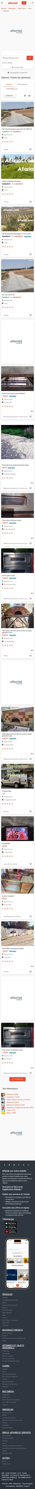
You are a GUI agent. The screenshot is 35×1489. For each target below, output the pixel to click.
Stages (4, 1451)
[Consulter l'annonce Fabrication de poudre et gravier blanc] (17, 442)
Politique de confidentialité (20, 1475)
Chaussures (6, 1353)
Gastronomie (6, 1464)
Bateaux (4, 1307)
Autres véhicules (7, 1310)
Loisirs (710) (11, 1110)
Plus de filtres (18, 67)
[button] (4, 1165)
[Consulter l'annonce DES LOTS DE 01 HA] (17, 276)
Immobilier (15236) (13, 1097)
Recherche (12, 8)
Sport (4, 1371)
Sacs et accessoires (8, 1358)
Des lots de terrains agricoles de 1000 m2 (17, 129)
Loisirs (5, 1366)
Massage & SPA (7, 1453)
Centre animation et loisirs (11, 181)
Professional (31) (11, 89)
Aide (3, 1473)
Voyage (4, 1379)
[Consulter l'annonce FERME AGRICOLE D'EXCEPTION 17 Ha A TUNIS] (17, 219)
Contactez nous (7, 1480)
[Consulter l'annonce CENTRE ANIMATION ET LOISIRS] (17, 166)
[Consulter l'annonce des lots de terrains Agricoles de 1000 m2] (17, 114)
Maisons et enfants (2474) (16, 1105)
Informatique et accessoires (11, 1399)
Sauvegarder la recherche (18, 73)
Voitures (4, 1297)
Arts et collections (7, 1381)
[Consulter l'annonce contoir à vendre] (17, 881)
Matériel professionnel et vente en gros (14, 1448)
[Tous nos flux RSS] (28, 1165)
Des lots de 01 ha (8, 295)
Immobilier (7, 1409)
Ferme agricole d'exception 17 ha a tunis (16, 234)
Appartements (6, 1413)
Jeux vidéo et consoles (9, 1402)
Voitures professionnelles (10, 1300)
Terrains (4, 1423)
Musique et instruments (9, 1384)
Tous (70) (9, 84)
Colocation (5, 1425)
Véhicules (7, 1294)
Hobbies (4, 1369)
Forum (24, 1473)
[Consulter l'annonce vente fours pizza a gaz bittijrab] (17, 378)
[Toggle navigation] (2, 2)
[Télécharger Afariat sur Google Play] (11, 1227)
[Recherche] (32, 3)
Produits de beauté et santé (10, 1361)
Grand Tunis (22, 8)
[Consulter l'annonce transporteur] (17, 776)
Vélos (4, 1315)
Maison (4, 1415)
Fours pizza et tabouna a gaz (12, 1050)
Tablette (4, 1404)
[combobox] (14, 58)
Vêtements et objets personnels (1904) (20, 1108)
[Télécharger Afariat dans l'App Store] (11, 1223)
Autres (6, 1458)
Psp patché (6, 843)
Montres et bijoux (7, 1356)
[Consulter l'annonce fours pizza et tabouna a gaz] (17, 1035)
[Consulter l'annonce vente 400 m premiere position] (17, 933)
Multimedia (8, 1391)
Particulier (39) (22, 84)
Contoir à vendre (8, 896)
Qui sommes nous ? (24, 1477)
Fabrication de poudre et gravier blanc (15, 465)
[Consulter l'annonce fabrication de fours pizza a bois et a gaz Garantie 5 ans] (17, 616)
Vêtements (5, 1351)
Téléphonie (5, 1394)
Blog (19, 1473)
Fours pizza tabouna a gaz (11, 520)
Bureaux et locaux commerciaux (12, 1420)
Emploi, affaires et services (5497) (18, 1100)
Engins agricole (7, 1312)
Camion (4, 1317)
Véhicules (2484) (12, 1094)
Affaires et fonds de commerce (12, 1446)
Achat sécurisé (11, 1473)
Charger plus (18, 1079)
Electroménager (7, 1333)
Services (5, 1441)
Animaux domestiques (9, 1374)
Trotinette (5, 1325)
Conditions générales (9, 1477)
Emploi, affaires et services (16, 1432)
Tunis (30, 8)
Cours (4, 1443)
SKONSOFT (20, 1486)
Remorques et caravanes (10, 1320)
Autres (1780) (11, 1113)
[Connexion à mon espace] (31, 149)
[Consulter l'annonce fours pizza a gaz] (17, 560)
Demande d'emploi (8, 1438)
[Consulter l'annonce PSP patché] (17, 829)
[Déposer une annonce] (24, 2)
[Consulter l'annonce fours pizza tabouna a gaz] (17, 505)
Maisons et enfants (12, 1330)
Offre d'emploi (6, 1436)
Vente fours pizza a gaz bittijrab (13, 393)
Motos (4, 1302)
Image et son (6, 1397)
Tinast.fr (27, 1486)
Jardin (4, 1340)
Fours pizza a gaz (8, 575)
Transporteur (6, 791)
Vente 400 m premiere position (13, 948)
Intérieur (4, 1335)
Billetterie (5, 1386)
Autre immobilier (7, 1428)
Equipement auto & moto (10, 1305)
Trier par (10, 95)
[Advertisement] (17, 31)
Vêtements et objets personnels (13, 1346)
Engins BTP (5, 1322)
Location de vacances (9, 1418)
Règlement (6, 1475)
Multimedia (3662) (13, 1102)
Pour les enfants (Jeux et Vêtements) (13, 1338)
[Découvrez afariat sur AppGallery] (11, 1231)
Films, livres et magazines (10, 1376)
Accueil (3, 8)
